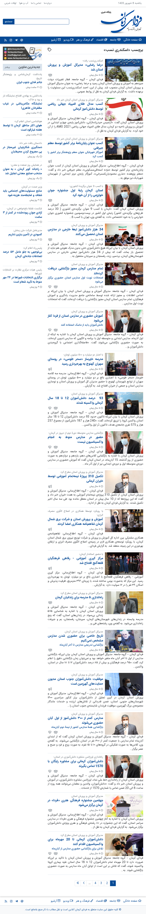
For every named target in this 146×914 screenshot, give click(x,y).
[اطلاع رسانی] (50, 114)
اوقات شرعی (10, 3)
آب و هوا (23, 3)
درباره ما (48, 3)
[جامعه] (50, 74)
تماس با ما (36, 3)
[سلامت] (49, 286)
